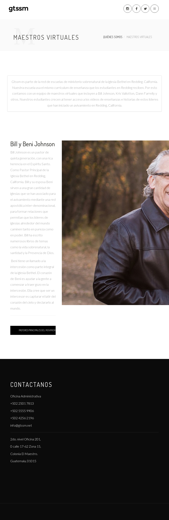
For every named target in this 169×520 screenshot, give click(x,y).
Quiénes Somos (112, 37)
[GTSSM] (25, 9)
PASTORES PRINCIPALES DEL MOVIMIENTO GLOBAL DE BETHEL (37, 330)
